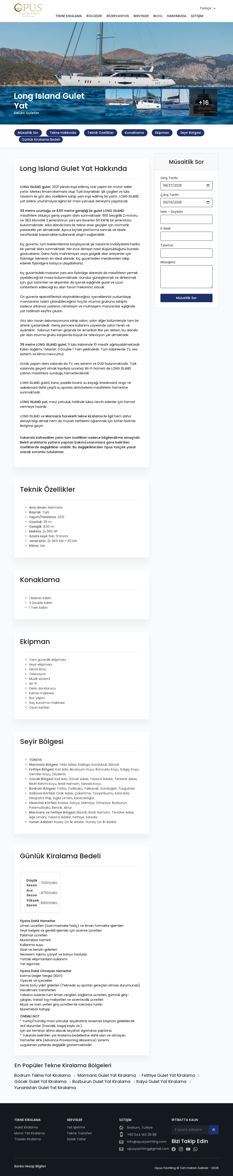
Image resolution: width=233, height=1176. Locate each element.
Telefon (166, 245)
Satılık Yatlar (77, 1139)
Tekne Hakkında (63, 132)
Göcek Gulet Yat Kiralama (41, 1081)
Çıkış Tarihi (169, 195)
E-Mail (165, 228)
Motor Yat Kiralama (29, 1133)
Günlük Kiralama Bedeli (41, 139)
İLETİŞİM (197, 16)
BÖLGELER (94, 16)
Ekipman (162, 132)
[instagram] (181, 1149)
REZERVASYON (117, 16)
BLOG (157, 16)
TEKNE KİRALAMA (69, 16)
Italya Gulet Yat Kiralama (161, 1081)
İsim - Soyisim (171, 211)
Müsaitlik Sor (28, 132)
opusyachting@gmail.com (148, 1148)
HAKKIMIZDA (176, 16)
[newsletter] (214, 1129)
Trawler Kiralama (27, 1139)
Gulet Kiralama (26, 1127)
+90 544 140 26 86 (142, 1134)
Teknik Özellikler (100, 132)
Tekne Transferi (79, 1133)
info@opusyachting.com (147, 1141)
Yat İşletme (76, 1127)
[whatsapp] (195, 1149)
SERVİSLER (141, 16)
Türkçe (205, 8)
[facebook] (174, 1149)
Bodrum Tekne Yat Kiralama (43, 1075)
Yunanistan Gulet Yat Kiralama (45, 1087)
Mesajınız (167, 262)
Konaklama (134, 132)
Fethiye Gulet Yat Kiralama (169, 1075)
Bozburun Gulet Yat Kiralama (102, 1081)
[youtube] (188, 1149)
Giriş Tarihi (168, 178)
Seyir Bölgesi (190, 132)
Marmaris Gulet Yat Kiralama (107, 1075)
